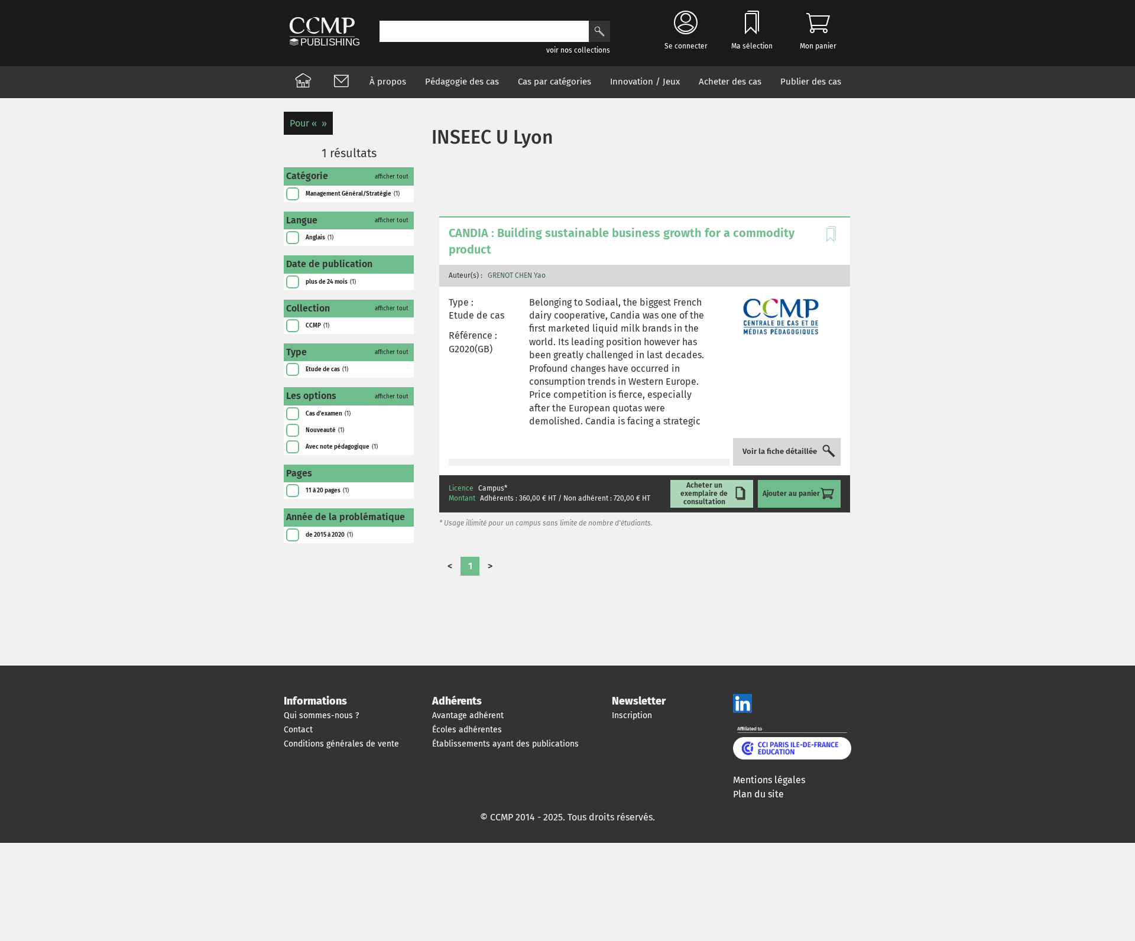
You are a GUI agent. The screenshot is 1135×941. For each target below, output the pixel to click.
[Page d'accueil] (303, 82)
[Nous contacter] (341, 82)
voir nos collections (578, 50)
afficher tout (391, 176)
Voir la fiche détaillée (779, 451)
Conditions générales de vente (341, 744)
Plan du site (758, 794)
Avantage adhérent (468, 715)
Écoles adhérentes (467, 730)
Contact (298, 730)
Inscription (632, 715)
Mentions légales (769, 780)
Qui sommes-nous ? (321, 715)
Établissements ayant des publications (505, 744)
